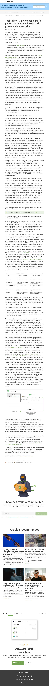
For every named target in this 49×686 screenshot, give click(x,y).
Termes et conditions (24, 517)
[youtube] (26, 676)
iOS (21, 613)
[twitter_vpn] (23, 676)
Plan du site (23, 682)
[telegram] (29, 676)
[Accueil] (8, 1)
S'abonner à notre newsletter (25, 455)
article (36, 212)
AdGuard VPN (7, 15)
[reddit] (31, 676)
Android (16, 613)
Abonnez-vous (41, 513)
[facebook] (20, 676)
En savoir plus (31, 662)
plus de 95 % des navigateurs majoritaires (31, 252)
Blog (12, 15)
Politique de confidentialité (13, 517)
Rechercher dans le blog (37, 12)
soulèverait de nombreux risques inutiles (32, 259)
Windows (5, 613)
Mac (10, 613)
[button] (47, 7)
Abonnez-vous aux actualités (11, 12)
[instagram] (17, 676)
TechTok (23, 460)
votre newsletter (20, 45)
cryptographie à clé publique (16, 347)
